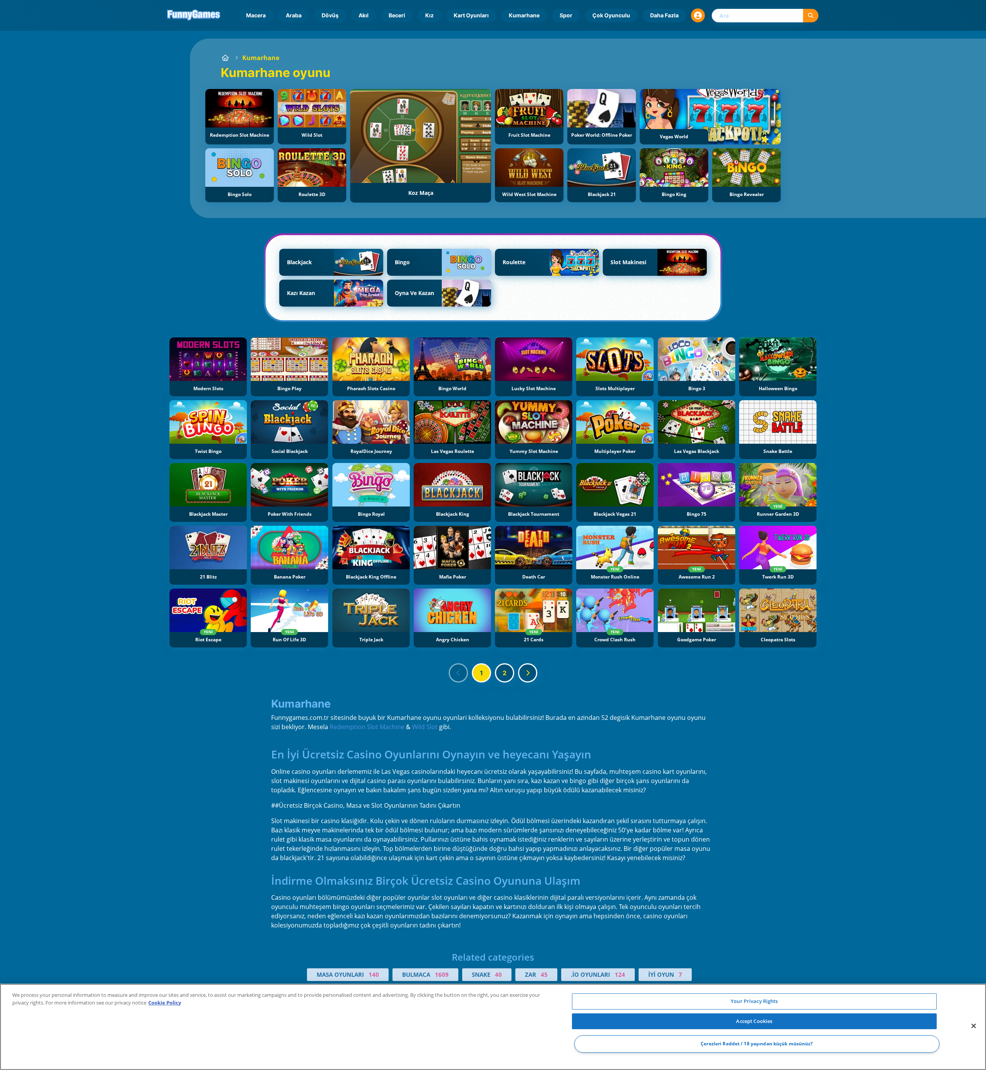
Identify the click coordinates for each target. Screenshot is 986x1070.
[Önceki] (458, 673)
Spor (566, 15)
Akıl (364, 15)
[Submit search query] (810, 15)
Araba (294, 15)
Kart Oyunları (471, 15)
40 (498, 974)
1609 (442, 974)
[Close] (973, 1026)
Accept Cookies (754, 1021)
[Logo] (194, 15)
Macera (256, 15)
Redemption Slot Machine (367, 727)
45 (544, 974)
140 (374, 974)
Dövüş (330, 15)
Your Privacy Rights (754, 1001)
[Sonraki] (527, 673)
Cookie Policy (164, 1002)
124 (620, 974)
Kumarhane (524, 15)
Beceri (397, 15)
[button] (698, 15)
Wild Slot (425, 727)
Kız (429, 15)
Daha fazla (664, 15)
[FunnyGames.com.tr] (225, 57)
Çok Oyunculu (611, 15)
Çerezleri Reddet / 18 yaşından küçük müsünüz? (757, 1044)
